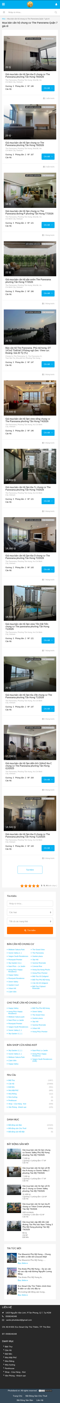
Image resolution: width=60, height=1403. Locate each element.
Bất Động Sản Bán (25, 1400)
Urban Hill (12, 988)
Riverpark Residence (16, 978)
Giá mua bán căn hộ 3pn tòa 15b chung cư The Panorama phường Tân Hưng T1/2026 (28, 696)
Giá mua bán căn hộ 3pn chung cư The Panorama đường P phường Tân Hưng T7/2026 (29, 212)
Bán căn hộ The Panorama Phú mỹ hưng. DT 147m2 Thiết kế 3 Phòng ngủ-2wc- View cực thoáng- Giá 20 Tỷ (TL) (28, 350)
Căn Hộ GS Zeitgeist (40, 983)
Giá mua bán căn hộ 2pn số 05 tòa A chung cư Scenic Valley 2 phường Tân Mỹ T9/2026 (36, 1170)
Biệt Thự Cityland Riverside (38, 987)
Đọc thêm (22, 1263)
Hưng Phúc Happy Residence (15, 971)
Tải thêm (30, 870)
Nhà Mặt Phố (13, 1090)
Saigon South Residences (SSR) (42, 1060)
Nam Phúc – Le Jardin (16, 966)
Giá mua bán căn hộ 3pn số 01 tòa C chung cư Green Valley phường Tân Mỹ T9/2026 (36, 1188)
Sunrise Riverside (39, 963)
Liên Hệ (39, 1400)
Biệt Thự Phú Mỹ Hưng (41, 980)
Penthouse (12, 1100)
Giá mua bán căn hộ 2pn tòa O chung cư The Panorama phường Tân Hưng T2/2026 (27, 556)
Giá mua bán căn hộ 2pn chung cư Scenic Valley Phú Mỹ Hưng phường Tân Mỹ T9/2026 (36, 1152)
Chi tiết (47, 88)
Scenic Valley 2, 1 (15, 953)
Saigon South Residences (18, 956)
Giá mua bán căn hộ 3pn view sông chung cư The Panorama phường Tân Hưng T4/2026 (27, 420)
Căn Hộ (11, 1084)
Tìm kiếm (31, 930)
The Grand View (38, 950)
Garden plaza (37, 956)
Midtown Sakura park (16, 1017)
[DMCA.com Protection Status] (45, 1390)
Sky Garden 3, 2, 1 (15, 1034)
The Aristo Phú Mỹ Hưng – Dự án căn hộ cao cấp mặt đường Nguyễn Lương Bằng (35, 1271)
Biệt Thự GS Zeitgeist (40, 976)
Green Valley (13, 982)
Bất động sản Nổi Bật (16, 1132)
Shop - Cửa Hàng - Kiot (17, 1104)
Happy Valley (13, 975)
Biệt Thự (11, 1080)
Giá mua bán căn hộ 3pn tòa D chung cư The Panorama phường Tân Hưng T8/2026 (27, 75)
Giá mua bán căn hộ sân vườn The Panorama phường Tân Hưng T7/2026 (28, 280)
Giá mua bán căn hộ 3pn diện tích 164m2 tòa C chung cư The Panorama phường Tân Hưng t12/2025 (28, 766)
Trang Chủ (17, 1396)
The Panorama (48, 39)
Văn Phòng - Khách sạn (17, 1107)
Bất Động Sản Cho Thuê (36, 1396)
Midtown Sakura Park (16, 950)
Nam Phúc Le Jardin (16, 1020)
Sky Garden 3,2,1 (14, 963)
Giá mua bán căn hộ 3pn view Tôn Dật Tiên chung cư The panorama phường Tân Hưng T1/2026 (27, 626)
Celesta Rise (37, 966)
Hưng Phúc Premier (39, 973)
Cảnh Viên (12, 992)
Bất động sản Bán (33, 39)
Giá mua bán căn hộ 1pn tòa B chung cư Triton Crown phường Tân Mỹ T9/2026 (36, 1206)
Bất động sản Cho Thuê (17, 1128)
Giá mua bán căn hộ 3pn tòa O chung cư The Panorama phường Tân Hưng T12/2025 (27, 835)
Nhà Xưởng (12, 1097)
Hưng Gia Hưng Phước (41, 970)
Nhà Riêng (12, 1094)
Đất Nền (11, 1087)
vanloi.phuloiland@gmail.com (19, 1320)
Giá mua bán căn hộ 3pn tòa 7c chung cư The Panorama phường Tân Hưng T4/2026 (28, 488)
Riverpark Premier (15, 960)
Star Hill (35, 960)
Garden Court (13, 985)
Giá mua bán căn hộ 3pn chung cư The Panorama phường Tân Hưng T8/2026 (24, 144)
